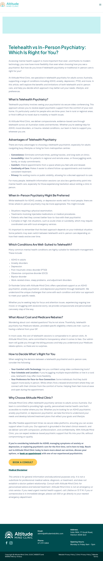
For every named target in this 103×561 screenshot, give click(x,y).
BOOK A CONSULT (23, 462)
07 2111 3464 (43, 543)
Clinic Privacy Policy (83, 554)
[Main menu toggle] (100, 5)
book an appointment (30, 454)
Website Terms (95, 555)
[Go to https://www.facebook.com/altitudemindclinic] (6, 543)
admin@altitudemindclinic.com (50, 533)
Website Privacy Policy (67, 554)
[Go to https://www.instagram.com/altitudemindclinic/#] (11, 543)
